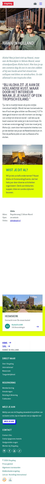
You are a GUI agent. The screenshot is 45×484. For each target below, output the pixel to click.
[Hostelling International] (4, 480)
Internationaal (7, 367)
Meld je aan (9, 421)
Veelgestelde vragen (10, 442)
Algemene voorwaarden (11, 467)
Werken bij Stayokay (10, 446)
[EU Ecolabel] (10, 480)
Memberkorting (8, 388)
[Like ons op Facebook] (9, 451)
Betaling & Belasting (10, 395)
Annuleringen (7, 391)
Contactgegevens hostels (12, 438)
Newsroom (6, 371)
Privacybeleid (7, 464)
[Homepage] (8, 5)
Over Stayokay (8, 363)
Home (5, 343)
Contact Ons (7, 435)
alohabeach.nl (15, 220)
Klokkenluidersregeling (11, 471)
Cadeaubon (6, 398)
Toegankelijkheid (8, 374)
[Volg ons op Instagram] (4, 451)
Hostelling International (17, 474)
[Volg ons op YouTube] (14, 451)
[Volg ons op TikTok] (19, 451)
